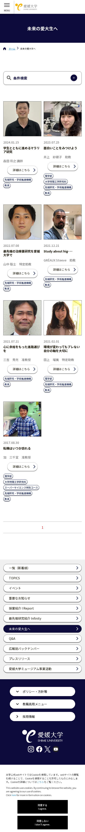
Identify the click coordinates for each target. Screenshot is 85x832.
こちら (40, 782)
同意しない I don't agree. (42, 822)
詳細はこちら (21, 170)
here (14, 795)
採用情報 (29, 716)
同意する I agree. (42, 806)
